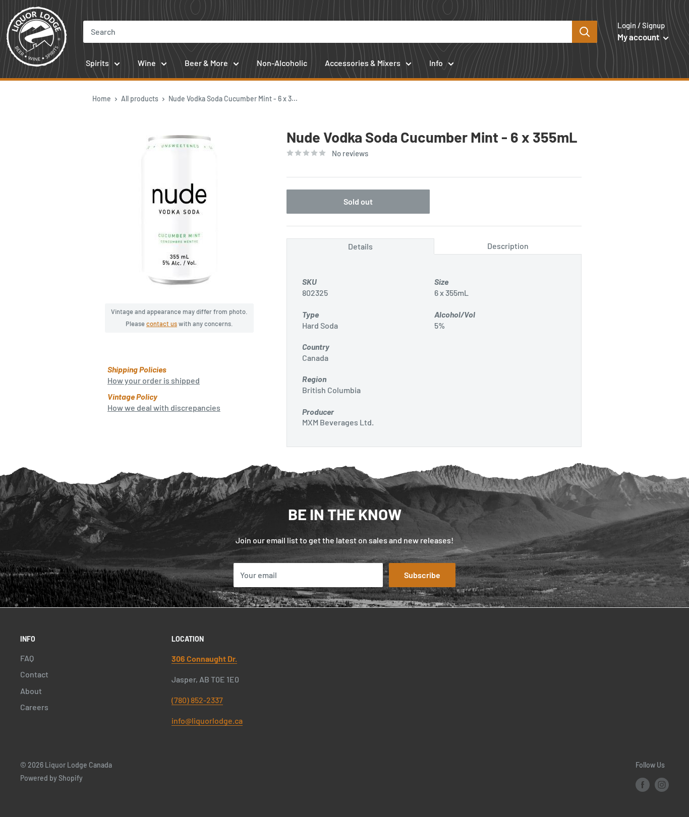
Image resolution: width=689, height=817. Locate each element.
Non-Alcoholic (282, 63)
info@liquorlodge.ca (207, 720)
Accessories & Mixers (362, 63)
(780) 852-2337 (197, 700)
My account (639, 37)
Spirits (97, 63)
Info (436, 63)
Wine (147, 63)
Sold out (358, 201)
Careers (34, 707)
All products (139, 98)
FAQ (27, 658)
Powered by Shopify (51, 778)
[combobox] (327, 32)
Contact (34, 674)
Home (101, 98)
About (31, 691)
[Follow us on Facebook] (643, 784)
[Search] (584, 32)
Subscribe (422, 575)
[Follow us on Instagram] (662, 784)
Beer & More (206, 63)
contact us (161, 324)
